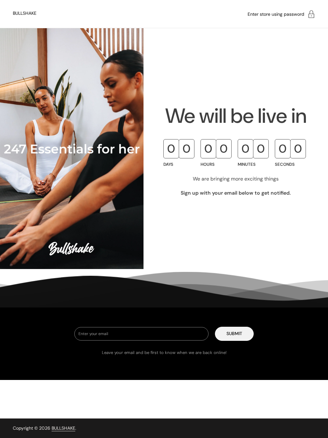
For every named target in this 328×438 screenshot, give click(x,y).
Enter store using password (276, 14)
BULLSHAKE (25, 13)
